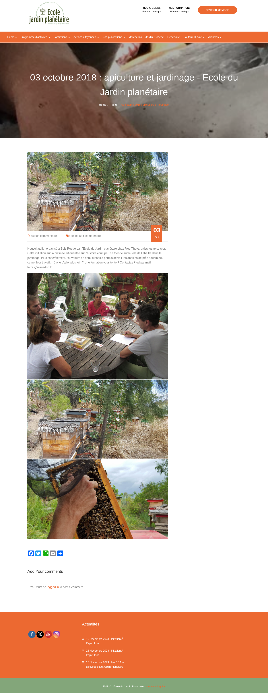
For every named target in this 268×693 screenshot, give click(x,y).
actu (114, 104)
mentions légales (156, 686)
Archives (213, 36)
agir (81, 235)
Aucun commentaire (44, 235)
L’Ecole (9, 36)
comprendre (93, 235)
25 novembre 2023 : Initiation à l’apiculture (104, 653)
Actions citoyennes (84, 36)
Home (102, 104)
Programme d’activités (33, 36)
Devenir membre (217, 10)
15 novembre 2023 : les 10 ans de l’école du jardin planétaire (105, 664)
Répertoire (173, 36)
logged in (53, 587)
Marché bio (135, 36)
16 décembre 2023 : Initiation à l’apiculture (104, 641)
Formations (60, 36)
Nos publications (112, 36)
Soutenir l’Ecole (192, 36)
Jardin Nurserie (154, 36)
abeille (73, 235)
